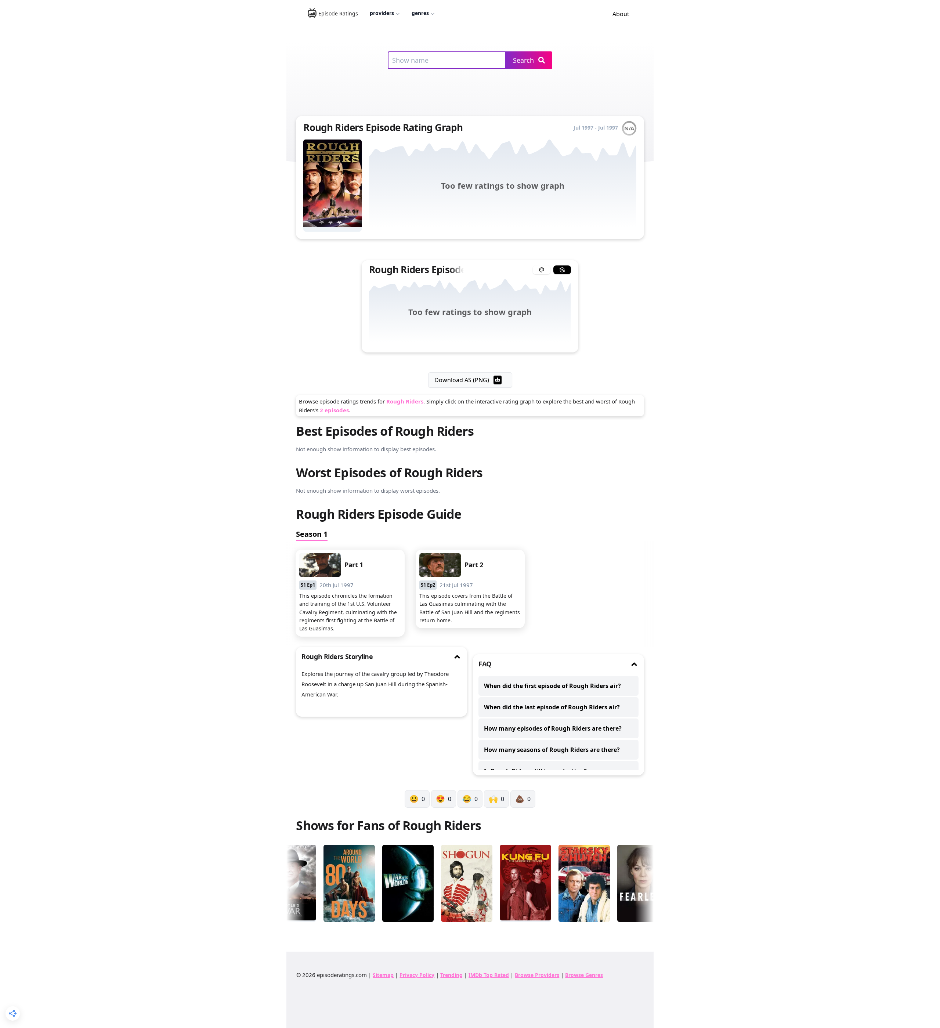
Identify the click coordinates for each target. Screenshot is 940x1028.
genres (420, 13)
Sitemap (383, 974)
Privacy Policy (417, 974)
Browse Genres (584, 974)
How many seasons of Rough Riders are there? (552, 750)
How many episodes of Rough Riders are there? (553, 728)
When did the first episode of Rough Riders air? (552, 686)
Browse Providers (537, 974)
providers (382, 13)
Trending (451, 974)
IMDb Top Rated (489, 974)
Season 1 (312, 534)
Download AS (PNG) (461, 380)
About (620, 14)
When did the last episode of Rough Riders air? (552, 707)
